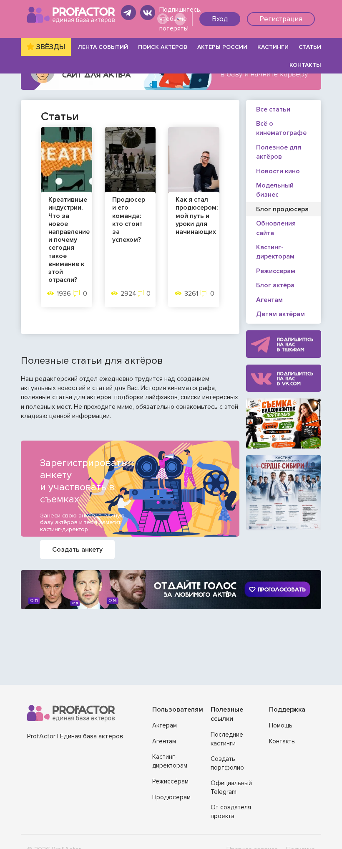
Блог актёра (275, 285)
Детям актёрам (280, 314)
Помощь (280, 725)
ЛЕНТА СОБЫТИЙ (103, 47)
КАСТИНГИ (273, 47)
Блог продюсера (282, 209)
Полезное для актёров (278, 152)
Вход (220, 19)
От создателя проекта (231, 811)
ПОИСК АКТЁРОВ (162, 47)
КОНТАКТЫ (305, 64)
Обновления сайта (276, 228)
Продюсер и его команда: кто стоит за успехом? (128, 220)
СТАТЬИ (310, 47)
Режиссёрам (170, 781)
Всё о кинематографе (281, 128)
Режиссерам (275, 271)
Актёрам (164, 725)
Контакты (282, 741)
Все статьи (273, 109)
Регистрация (280, 19)
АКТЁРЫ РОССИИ (222, 47)
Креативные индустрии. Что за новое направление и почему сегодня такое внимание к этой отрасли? (69, 240)
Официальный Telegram (231, 787)
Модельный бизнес (275, 190)
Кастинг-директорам (275, 252)
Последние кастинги (227, 739)
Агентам (269, 300)
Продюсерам (171, 797)
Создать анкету (77, 549)
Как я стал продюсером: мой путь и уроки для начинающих (197, 216)
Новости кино (278, 171)
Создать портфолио (227, 763)
